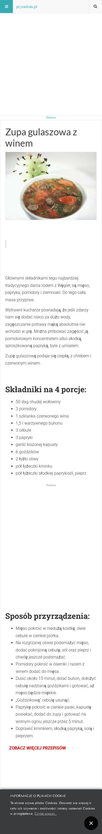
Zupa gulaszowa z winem (41, 137)
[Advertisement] (51, 51)
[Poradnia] (26, 6)
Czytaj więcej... (46, 813)
